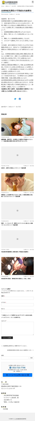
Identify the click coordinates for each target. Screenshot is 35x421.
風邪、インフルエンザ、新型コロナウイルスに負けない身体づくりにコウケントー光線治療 (17, 224)
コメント (4, 321)
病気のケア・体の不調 (11, 6)
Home (2, 6)
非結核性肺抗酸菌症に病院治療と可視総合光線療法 (14, 251)
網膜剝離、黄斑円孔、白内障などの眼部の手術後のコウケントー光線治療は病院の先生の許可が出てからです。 (17, 140)
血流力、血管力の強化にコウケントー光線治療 (13, 168)
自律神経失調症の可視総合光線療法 (25, 6)
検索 (2, 355)
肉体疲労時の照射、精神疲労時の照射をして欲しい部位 (16, 278)
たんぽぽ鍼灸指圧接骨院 (19, 419)
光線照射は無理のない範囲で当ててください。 (15, 346)
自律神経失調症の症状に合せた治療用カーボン (19, 350)
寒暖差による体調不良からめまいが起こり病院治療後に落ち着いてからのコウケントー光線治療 (17, 195)
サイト (3, 308)
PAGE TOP (32, 406)
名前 (3, 296)
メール (3, 302)
